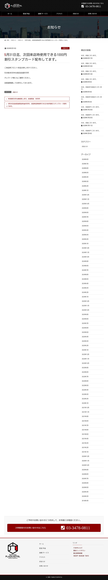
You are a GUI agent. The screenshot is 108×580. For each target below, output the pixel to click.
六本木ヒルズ (77, 548)
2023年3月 (85, 341)
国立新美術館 (77, 553)
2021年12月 (85, 407)
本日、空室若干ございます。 (90, 107)
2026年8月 (85, 159)
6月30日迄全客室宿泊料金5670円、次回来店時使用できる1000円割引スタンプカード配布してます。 (36, 105)
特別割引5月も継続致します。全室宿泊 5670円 (24, 99)
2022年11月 (85, 359)
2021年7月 (85, 425)
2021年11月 (85, 412)
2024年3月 (85, 288)
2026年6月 (85, 168)
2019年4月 (85, 500)
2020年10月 (85, 465)
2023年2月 (85, 345)
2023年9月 (85, 314)
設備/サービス (44, 552)
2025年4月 (85, 230)
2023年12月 (85, 301)
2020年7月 (85, 478)
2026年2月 (85, 186)
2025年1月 (85, 243)
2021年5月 (85, 434)
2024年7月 (85, 270)
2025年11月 (85, 199)
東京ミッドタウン (79, 550)
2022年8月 (85, 372)
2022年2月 (85, 398)
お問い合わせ (43, 566)
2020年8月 (85, 474)
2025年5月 (85, 226)
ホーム (41, 544)
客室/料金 (42, 548)
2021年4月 (85, 438)
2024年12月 (85, 248)
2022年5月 (85, 385)
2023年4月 (85, 336)
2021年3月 (85, 443)
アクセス (42, 557)
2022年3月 (85, 394)
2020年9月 (85, 469)
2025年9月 (85, 208)
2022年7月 (85, 376)
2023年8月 (85, 319)
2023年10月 (85, 310)
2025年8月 (85, 212)
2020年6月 (85, 483)
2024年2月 (85, 292)
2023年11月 (85, 305)
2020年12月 (85, 456)
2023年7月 (85, 323)
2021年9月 (85, 416)
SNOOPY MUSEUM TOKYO (81, 556)
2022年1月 (85, 403)
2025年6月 (85, 221)
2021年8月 (85, 421)
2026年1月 (85, 190)
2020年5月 (85, 487)
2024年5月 (85, 279)
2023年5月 (85, 332)
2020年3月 (85, 496)
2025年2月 (85, 239)
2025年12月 (85, 195)
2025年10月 (85, 203)
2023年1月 (85, 350)
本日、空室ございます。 (89, 55)
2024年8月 (85, 265)
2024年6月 (85, 274)
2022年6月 (85, 381)
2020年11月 (85, 461)
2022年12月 (85, 354)
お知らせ (65, 48)
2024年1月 (85, 297)
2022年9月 (85, 367)
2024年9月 (85, 261)
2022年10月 (85, 363)
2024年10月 (85, 257)
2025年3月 (85, 234)
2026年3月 (85, 181)
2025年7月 (85, 217)
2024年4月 (85, 283)
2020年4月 (85, 492)
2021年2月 (85, 447)
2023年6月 (85, 328)
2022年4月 (85, 390)
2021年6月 (85, 430)
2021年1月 (85, 452)
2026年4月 (85, 177)
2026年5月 (85, 172)
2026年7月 (85, 164)
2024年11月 (85, 252)
